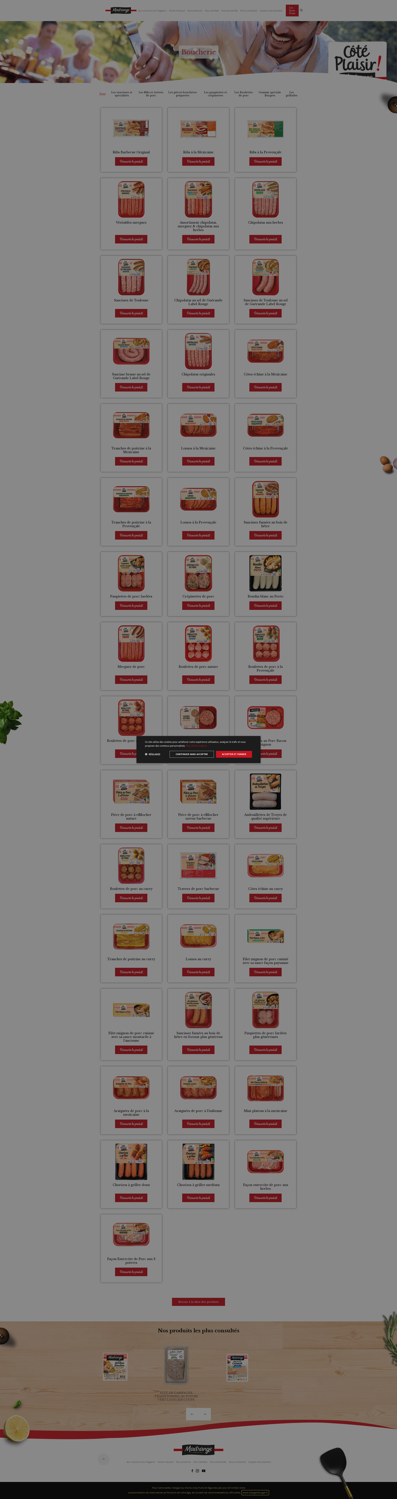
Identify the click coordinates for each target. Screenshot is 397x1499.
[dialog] (198, 749)
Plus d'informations (196, 745)
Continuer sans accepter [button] (192, 754)
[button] (152, 754)
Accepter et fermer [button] (234, 754)
